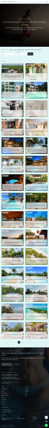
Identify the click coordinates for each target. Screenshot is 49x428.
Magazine (27, 391)
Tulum (15, 49)
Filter (30, 53)
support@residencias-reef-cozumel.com (6, 419)
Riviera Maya (3, 388)
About (26, 393)
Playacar (3, 397)
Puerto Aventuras (37, 49)
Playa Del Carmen (4, 395)
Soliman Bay (27, 49)
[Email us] (46, 421)
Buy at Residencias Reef (6, 409)
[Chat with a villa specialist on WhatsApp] (46, 425)
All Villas (27, 388)
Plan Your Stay (7, 364)
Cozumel (11, 49)
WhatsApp (16, 364)
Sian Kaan (3, 404)
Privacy (43, 426)
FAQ (26, 395)
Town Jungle (4, 393)
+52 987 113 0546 (20, 418)
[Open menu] (46, 2)
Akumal (32, 49)
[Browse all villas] (46, 417)
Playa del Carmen (20, 49)
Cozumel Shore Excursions (6, 411)
